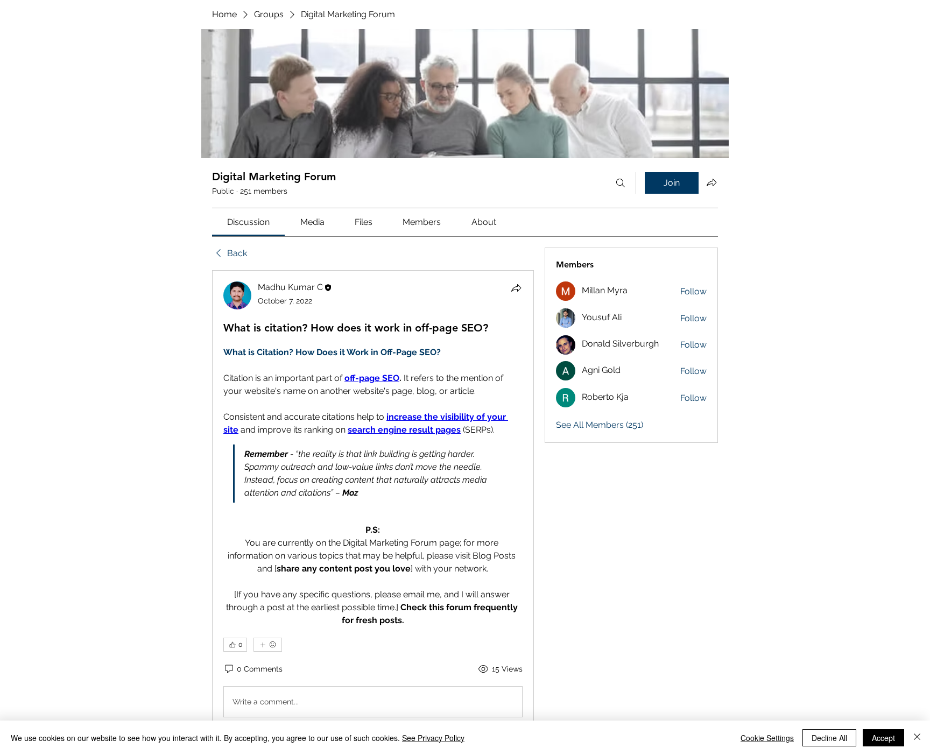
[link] (248, 222)
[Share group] (711, 182)
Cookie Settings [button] (767, 737)
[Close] (917, 737)
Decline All (829, 737)
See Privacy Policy (433, 737)
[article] (373, 501)
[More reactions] (267, 645)
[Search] (620, 183)
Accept (883, 737)
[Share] (516, 287)
